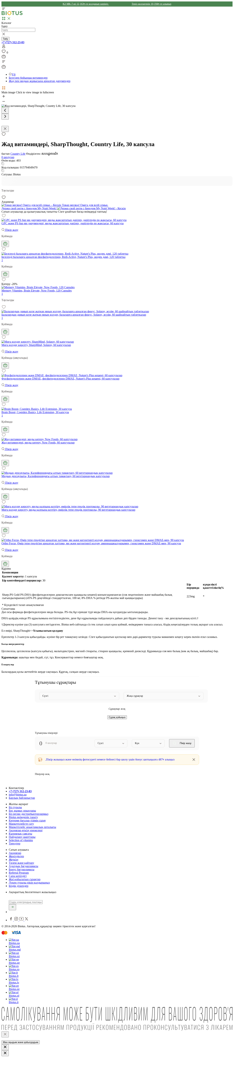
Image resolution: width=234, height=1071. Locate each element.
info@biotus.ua (18, 794)
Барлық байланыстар (22, 797)
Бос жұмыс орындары (22, 810)
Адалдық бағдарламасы (23, 866)
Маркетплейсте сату (21, 823)
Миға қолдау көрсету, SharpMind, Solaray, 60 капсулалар (36, 345)
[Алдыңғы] (5, 111)
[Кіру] (3, 47)
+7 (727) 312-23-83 (12, 42)
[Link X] (26, 920)
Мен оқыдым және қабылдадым (20, 1042)
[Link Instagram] (16, 920)
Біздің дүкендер (18, 885)
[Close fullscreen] (5, 129)
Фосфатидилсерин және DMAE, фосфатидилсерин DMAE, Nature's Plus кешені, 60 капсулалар (60, 378)
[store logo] (12, 14)
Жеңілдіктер (16, 856)
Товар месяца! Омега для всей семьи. (84, 205)
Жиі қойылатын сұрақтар (24, 879)
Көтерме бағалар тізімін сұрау (27, 820)
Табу (5, 38)
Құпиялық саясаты (20, 833)
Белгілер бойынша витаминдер (28, 77)
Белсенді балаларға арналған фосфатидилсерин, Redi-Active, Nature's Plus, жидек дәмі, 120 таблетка (63, 256)
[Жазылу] (12, 907)
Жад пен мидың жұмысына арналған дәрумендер (39, 81)
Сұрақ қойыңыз (117, 717)
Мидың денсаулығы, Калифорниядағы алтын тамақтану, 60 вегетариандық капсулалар (55, 476)
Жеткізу (13, 859)
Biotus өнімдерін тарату (23, 817)
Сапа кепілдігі (18, 876)
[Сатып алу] (5, 244)
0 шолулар (7, 157)
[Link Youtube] (21, 920)
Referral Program (19, 872)
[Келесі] (5, 117)
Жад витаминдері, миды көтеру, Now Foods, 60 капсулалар (38, 442)
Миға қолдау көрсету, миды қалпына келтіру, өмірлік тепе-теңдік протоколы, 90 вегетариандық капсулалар (68, 509)
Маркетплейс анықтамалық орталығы (32, 827)
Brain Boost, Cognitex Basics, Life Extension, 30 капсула (35, 412)
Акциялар (15, 853)
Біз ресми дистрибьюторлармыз (28, 813)
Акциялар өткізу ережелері (25, 830)
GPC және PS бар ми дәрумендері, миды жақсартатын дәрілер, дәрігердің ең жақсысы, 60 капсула (62, 223)
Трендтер (14, 843)
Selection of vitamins (21, 840)
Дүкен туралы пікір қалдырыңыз (29, 882)
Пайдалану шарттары (22, 836)
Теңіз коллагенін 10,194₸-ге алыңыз (151, 4)
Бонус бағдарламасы (21, 869)
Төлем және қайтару (21, 862)
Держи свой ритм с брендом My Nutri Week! (29, 208)
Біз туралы (15, 807)
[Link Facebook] (11, 920)
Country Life (17, 153)
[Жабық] (5, 1034)
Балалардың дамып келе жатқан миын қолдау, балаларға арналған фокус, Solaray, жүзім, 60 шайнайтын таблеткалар (73, 314)
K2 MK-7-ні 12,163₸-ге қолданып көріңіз (86, 4)
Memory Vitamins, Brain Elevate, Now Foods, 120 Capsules (36, 290)
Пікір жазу (11, 229)
